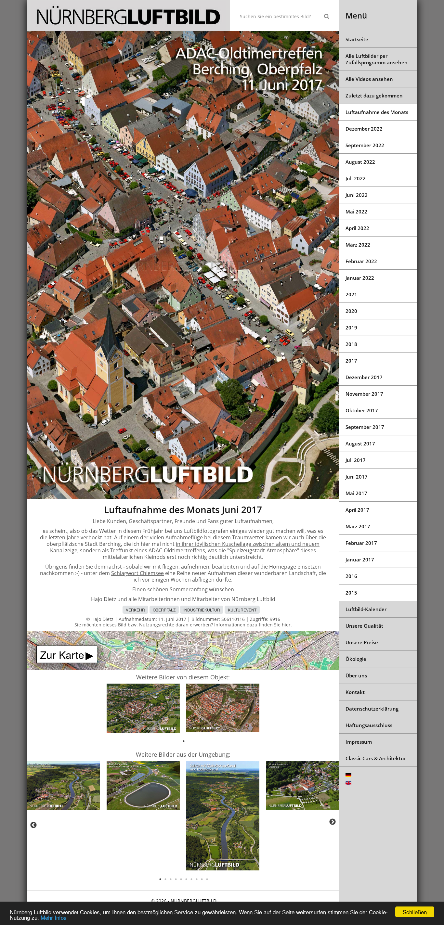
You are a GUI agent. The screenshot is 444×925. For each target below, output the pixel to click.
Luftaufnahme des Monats (377, 112)
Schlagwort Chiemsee (137, 573)
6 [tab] (186, 879)
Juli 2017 (356, 460)
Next (332, 821)
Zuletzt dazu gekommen (374, 95)
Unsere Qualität (364, 626)
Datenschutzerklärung (372, 708)
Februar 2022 (361, 261)
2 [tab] (165, 879)
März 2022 (358, 244)
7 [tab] (191, 879)
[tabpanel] (143, 709)
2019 (351, 327)
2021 (351, 294)
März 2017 (358, 526)
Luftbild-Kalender (366, 609)
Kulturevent (242, 609)
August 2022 (360, 162)
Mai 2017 (356, 493)
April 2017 (357, 510)
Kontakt (355, 692)
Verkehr (135, 609)
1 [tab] (183, 741)
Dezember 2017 (364, 377)
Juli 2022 (356, 178)
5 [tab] (181, 879)
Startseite (357, 39)
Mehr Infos (54, 917)
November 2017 (364, 394)
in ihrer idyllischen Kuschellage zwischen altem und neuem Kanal (185, 547)
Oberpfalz (164, 609)
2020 (351, 311)
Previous (33, 825)
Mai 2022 (356, 211)
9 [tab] (202, 879)
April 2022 (357, 228)
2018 (351, 344)
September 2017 (365, 427)
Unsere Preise (362, 642)
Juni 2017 (357, 476)
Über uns (356, 675)
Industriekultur (201, 609)
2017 (351, 360)
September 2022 (365, 145)
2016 (351, 576)
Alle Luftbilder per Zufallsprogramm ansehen (377, 59)
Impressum (359, 742)
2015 (351, 592)
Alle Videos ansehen (369, 79)
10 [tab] (207, 879)
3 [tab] (170, 879)
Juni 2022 (357, 195)
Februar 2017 (361, 543)
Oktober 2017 (362, 410)
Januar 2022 (360, 278)
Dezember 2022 (364, 128)
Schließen (415, 912)
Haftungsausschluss (369, 725)
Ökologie (356, 659)
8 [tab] (196, 879)
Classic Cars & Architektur (376, 758)
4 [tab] (176, 879)
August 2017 (360, 443)
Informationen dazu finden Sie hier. (253, 625)
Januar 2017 (360, 559)
